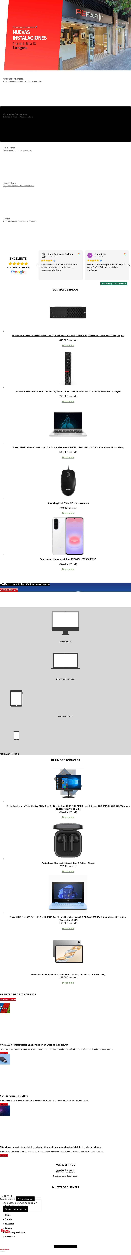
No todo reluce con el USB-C (14, 1096)
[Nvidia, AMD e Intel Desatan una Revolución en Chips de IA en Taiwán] (65, 1022)
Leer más (3, 1053)
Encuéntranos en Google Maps (65, 1176)
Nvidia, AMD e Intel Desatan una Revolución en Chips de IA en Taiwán (34, 1045)
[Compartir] (6, 1249)
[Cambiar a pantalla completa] (3, 1249)
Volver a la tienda (25, 1199)
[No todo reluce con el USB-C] (65, 1073)
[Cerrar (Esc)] (8, 1249)
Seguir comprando (15, 1209)
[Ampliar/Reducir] (1, 1249)
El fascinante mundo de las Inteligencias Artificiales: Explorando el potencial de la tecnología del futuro (51, 1147)
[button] (129, 265)
